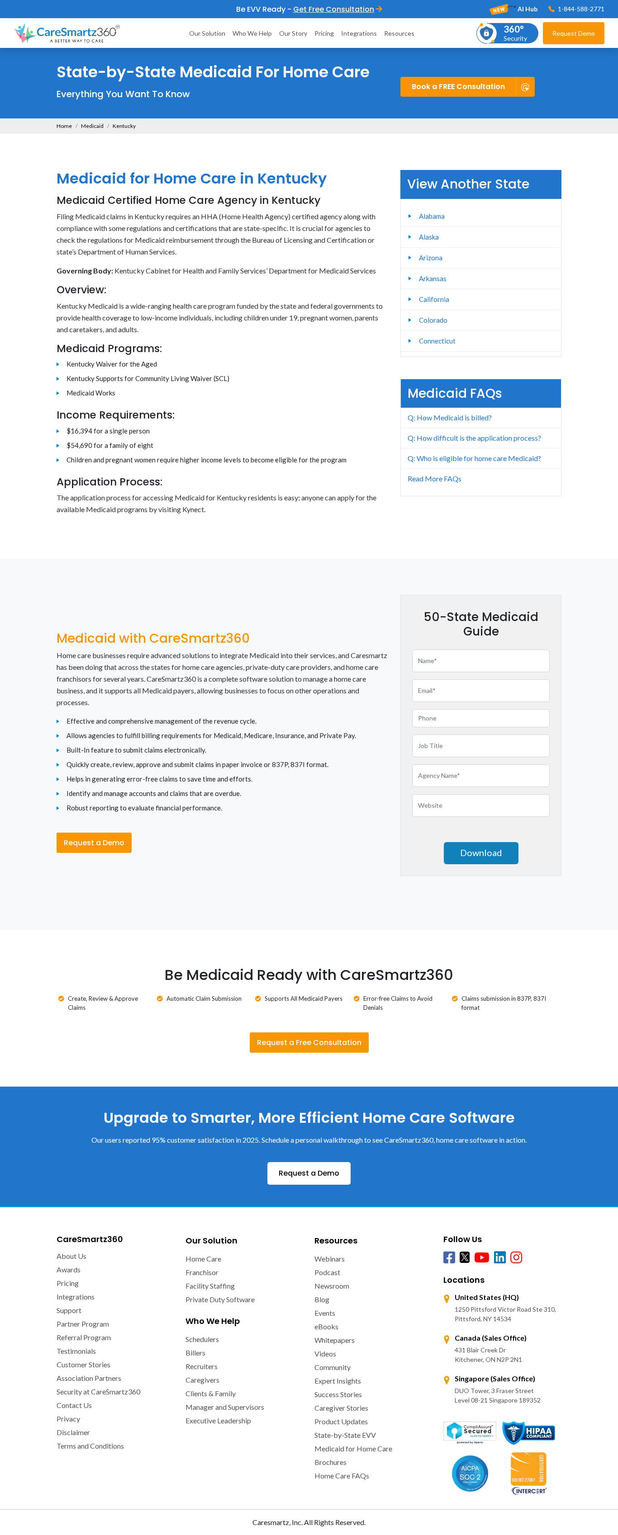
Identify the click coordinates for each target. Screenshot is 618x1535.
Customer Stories (83, 1364)
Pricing (324, 33)
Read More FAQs (434, 478)
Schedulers (202, 1339)
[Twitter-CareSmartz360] (465, 1256)
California (434, 299)
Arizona (430, 258)
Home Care (203, 1258)
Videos (325, 1353)
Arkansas (433, 278)
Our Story (293, 33)
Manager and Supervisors (224, 1407)
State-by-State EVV (345, 1435)
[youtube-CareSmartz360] (482, 1258)
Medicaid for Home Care (353, 1448)
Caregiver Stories (341, 1407)
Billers (195, 1352)
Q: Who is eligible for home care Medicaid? (474, 458)
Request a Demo (94, 843)
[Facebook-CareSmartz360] (449, 1258)
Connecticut (437, 341)
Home (64, 125)
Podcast (327, 1272)
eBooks (326, 1326)
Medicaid (92, 125)
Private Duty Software (220, 1299)
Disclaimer (73, 1432)
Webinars (329, 1258)
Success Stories (338, 1394)
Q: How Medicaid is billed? (450, 417)
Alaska (429, 237)
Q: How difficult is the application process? (474, 437)
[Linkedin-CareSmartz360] (500, 1258)
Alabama (432, 216)
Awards (69, 1269)
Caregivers (202, 1379)
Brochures (330, 1462)
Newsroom (331, 1285)
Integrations (359, 33)
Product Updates (341, 1421)
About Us (71, 1256)
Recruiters (201, 1366)
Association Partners (89, 1378)
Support (69, 1310)
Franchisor (202, 1272)
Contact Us (74, 1405)
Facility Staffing (210, 1285)
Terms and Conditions (90, 1445)
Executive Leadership (218, 1420)
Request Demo (573, 33)
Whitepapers (334, 1340)
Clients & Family (210, 1393)
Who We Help (252, 33)
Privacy (68, 1418)
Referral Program (84, 1337)
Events (324, 1313)
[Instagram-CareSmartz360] (516, 1258)
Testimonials (76, 1351)
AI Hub (526, 9)
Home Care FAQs (341, 1475)
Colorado (433, 320)
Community (332, 1367)
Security (515, 33)
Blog (321, 1299)
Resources (399, 33)
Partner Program (83, 1323)
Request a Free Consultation (309, 1042)
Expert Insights (337, 1380)
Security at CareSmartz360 (98, 1391)
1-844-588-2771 (580, 9)
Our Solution (207, 33)
